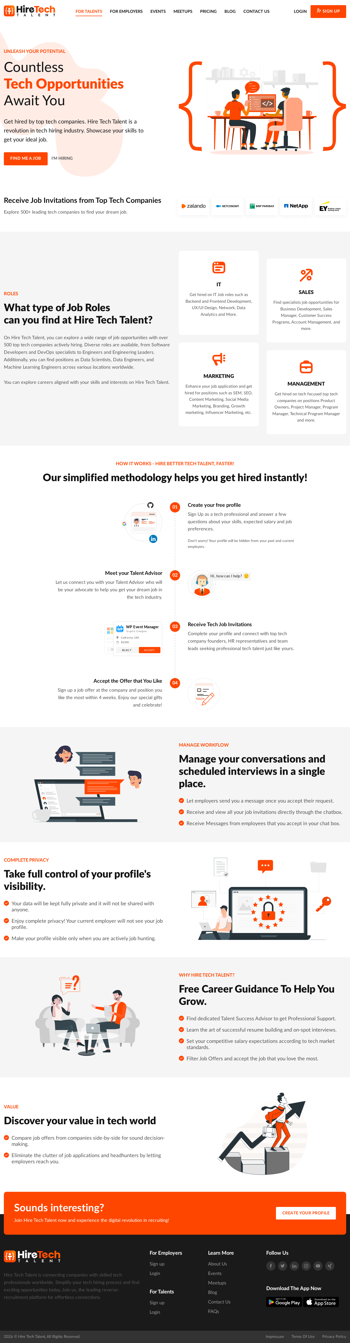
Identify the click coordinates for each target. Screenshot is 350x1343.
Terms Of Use (303, 1337)
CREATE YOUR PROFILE (306, 1213)
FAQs (213, 1311)
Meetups (182, 11)
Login (300, 11)
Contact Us (256, 11)
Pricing (208, 11)
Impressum (275, 1337)
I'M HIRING (62, 158)
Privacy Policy (334, 1337)
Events (158, 11)
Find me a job (25, 158)
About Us (217, 1264)
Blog (230, 11)
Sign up (331, 11)
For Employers (126, 11)
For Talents (89, 11)
